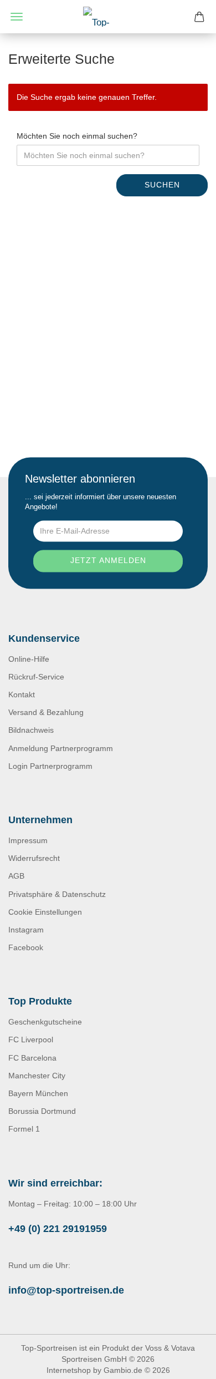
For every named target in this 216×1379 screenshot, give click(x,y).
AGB (16, 875)
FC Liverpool (30, 1039)
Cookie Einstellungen (45, 911)
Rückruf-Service (36, 676)
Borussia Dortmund (42, 1111)
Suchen (162, 184)
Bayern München (38, 1093)
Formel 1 (24, 1128)
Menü (16, 16)
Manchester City (36, 1075)
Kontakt (21, 694)
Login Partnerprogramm (50, 766)
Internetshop (69, 1370)
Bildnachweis (31, 730)
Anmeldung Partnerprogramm (60, 748)
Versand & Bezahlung (46, 712)
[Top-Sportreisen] (108, 16)
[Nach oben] (185, 1362)
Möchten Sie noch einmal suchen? (77, 135)
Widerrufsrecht (34, 858)
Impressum (28, 840)
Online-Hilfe (28, 659)
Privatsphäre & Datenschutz (57, 894)
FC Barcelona (32, 1057)
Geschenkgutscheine (45, 1021)
